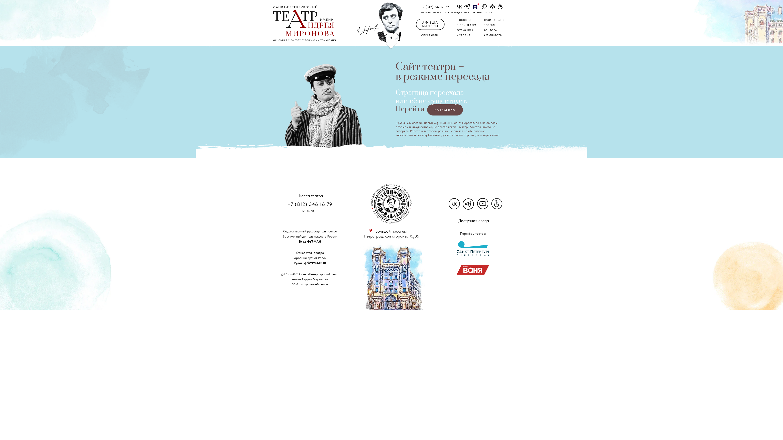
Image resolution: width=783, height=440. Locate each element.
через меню (491, 135)
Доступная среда (473, 220)
